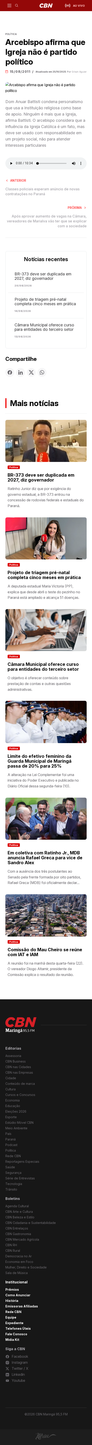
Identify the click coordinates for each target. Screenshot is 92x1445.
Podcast (11, 1145)
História (11, 1301)
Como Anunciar (17, 1295)
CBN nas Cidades (18, 1067)
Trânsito (11, 1189)
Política (13, 467)
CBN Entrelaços (16, 1228)
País (8, 1134)
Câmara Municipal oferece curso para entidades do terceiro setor (44, 327)
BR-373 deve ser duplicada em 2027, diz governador (43, 276)
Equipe (10, 1317)
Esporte (11, 1117)
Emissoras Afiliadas (21, 1306)
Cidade (10, 1078)
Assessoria (13, 1056)
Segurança (13, 1173)
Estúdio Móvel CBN (19, 1122)
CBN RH (11, 1245)
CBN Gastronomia (18, 1234)
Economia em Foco (19, 1262)
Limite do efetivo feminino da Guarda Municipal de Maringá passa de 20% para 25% (39, 761)
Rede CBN (13, 1156)
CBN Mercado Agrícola (22, 1239)
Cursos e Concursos (20, 1095)
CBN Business (15, 1061)
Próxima (75, 207)
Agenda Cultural (17, 1206)
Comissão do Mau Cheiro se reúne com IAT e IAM (45, 952)
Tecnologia (13, 1184)
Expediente (14, 1323)
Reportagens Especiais (22, 1161)
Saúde (10, 1167)
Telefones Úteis (18, 1328)
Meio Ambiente (16, 1128)
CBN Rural (12, 1250)
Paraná (10, 1139)
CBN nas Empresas (19, 1072)
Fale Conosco (16, 1334)
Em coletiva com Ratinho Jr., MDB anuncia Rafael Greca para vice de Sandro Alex (45, 857)
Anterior (18, 180)
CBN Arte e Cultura (19, 1211)
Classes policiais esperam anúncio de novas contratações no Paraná (42, 191)
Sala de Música (16, 1273)
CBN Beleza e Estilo (19, 1217)
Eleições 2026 (15, 1111)
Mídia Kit (12, 1339)
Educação (12, 1106)
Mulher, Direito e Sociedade (26, 1267)
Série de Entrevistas (20, 1178)
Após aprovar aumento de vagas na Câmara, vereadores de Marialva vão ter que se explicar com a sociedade (47, 221)
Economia (12, 1100)
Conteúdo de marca (20, 1083)
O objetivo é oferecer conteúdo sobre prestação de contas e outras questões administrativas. (39, 683)
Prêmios (12, 1289)
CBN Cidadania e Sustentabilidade (30, 1223)
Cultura (10, 1089)
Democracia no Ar (18, 1256)
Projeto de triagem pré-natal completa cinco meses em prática (45, 301)
